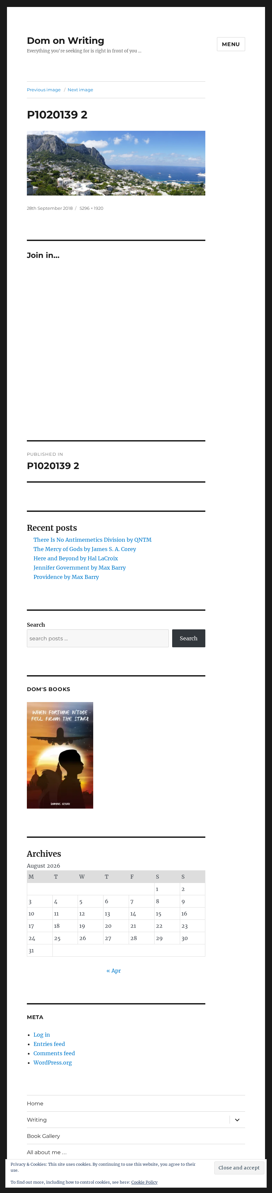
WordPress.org (53, 1062)
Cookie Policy (144, 1182)
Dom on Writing (65, 40)
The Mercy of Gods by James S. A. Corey (85, 549)
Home (35, 1103)
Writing (37, 1120)
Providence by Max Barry (66, 577)
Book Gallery (43, 1136)
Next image (80, 89)
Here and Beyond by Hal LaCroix (76, 558)
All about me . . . (46, 1152)
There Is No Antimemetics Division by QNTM (93, 539)
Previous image (44, 89)
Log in (42, 1034)
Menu (231, 44)
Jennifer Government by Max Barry (80, 567)
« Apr (113, 970)
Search (36, 624)
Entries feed (49, 1044)
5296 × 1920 (91, 208)
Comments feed (54, 1053)
